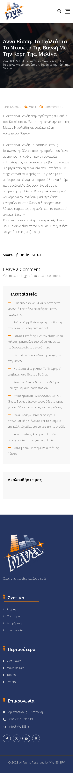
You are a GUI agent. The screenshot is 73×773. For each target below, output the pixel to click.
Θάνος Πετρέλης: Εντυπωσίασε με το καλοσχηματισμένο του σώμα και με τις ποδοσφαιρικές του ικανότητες (35, 341)
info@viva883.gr (19, 726)
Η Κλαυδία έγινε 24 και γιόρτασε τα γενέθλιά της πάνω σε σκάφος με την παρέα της (34, 308)
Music (32, 107)
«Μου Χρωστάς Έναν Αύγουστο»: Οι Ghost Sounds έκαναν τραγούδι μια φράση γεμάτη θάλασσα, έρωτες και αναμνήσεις (36, 401)
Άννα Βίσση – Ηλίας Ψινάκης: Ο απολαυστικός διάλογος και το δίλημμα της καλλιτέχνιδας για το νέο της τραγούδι (36, 420)
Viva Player (14, 661)
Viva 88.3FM (57, 762)
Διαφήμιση (14, 623)
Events (11, 682)
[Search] (59, 11)
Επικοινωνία (15, 630)
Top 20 (11, 675)
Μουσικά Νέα (15, 668)
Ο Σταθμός (14, 616)
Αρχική (11, 609)
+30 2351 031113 (21, 719)
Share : (8, 255)
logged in (27, 276)
